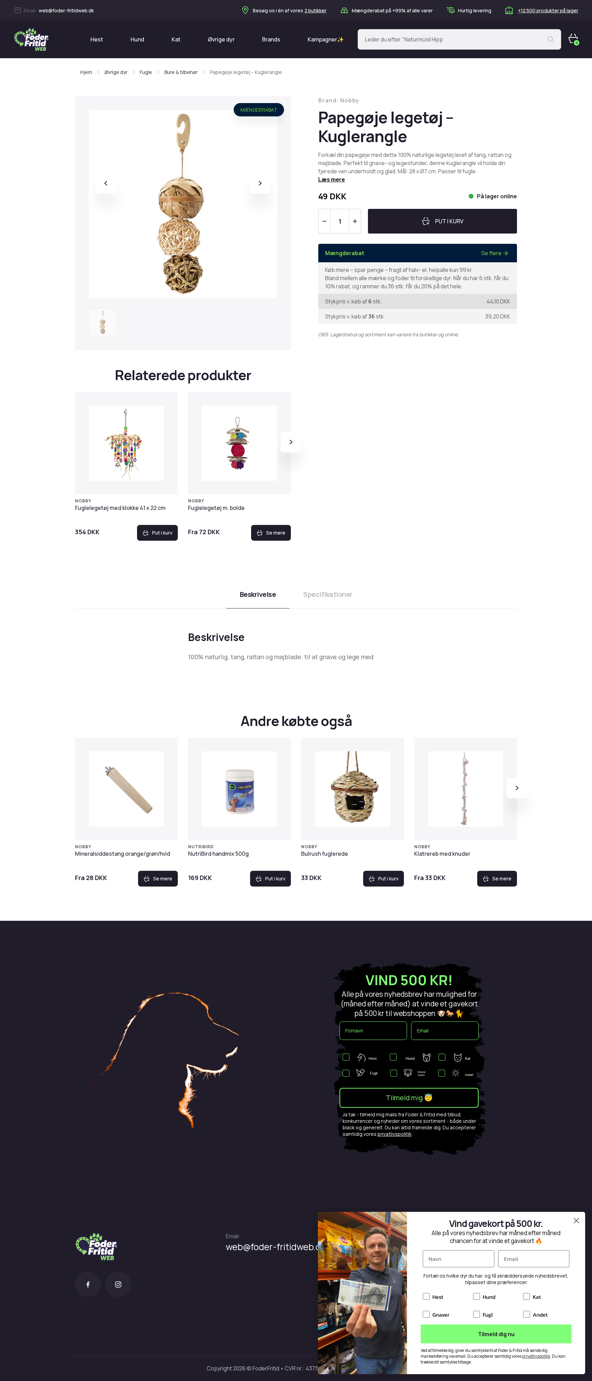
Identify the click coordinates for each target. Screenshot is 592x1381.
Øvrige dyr (221, 39)
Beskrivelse (258, 594)
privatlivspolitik (394, 1134)
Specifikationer (328, 594)
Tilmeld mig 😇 (409, 1097)
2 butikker (315, 10)
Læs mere (331, 179)
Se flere (491, 253)
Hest (96, 39)
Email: (233, 1236)
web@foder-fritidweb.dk (66, 10)
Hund (137, 39)
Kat (176, 39)
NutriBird (201, 847)
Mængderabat (259, 109)
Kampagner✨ (326, 39)
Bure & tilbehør (181, 72)
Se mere (275, 532)
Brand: (338, 100)
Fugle (146, 72)
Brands (271, 39)
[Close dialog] (576, 1221)
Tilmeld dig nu (496, 1334)
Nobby (83, 501)
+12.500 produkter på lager (548, 10)
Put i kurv (162, 532)
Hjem (86, 72)
